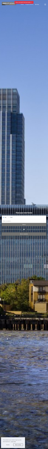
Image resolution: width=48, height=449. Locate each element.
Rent (11, 217)
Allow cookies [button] (18, 444)
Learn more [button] (13, 441)
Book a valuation (24, 234)
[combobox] (24, 221)
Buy (5, 217)
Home (22, 4)
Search (24, 224)
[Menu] (45, 4)
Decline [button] (8, 444)
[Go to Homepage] (9, 4)
